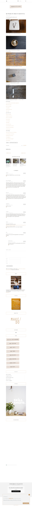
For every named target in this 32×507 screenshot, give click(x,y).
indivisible (7, 122)
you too (21, 99)
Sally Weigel (8, 180)
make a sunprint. (8, 374)
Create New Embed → (16, 491)
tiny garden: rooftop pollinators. (8, 165)
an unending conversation (10, 133)
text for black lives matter (10, 125)
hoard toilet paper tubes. (9, 377)
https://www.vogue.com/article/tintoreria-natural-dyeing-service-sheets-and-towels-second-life (16, 225)
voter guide (7, 107)
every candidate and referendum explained (12, 102)
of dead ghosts (8, 137)
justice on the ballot (9, 117)
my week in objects (14, 142)
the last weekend (8, 114)
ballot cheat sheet (8, 104)
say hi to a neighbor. (9, 380)
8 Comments (7, 145)
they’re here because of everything (11, 132)
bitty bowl (9, 35)
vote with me (8, 120)
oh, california (8, 140)
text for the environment (9, 127)
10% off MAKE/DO (25, 503)
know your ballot (8, 106)
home (7, 142)
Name (7, 258)
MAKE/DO (11, 498)
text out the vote (8, 124)
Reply (25, 173)
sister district (8, 119)
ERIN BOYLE (8, 149)
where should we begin (9, 138)
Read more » (8, 292)
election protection (9, 109)
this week (18, 99)
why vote (7, 111)
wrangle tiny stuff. (9, 375)
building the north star (9, 135)
